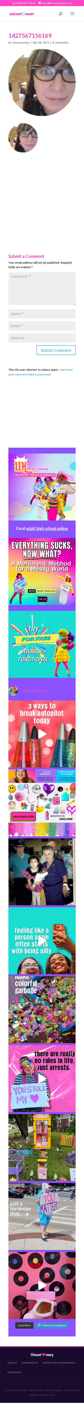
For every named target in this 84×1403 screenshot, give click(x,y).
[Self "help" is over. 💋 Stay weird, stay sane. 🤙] (42, 940)
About (12, 1362)
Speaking (14, 1372)
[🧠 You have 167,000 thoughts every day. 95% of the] (42, 733)
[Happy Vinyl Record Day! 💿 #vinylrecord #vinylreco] (42, 1285)
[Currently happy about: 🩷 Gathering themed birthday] (42, 1147)
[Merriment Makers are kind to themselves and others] (42, 1216)
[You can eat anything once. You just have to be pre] (42, 1078)
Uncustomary (20, 42)
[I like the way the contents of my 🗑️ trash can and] (42, 1009)
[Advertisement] (42, 194)
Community (29, 1362)
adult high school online (47, 528)
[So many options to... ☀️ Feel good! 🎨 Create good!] (42, 802)
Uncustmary (42, 1354)
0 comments (60, 42)
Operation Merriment (59, 1362)
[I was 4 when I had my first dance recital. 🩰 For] (42, 871)
